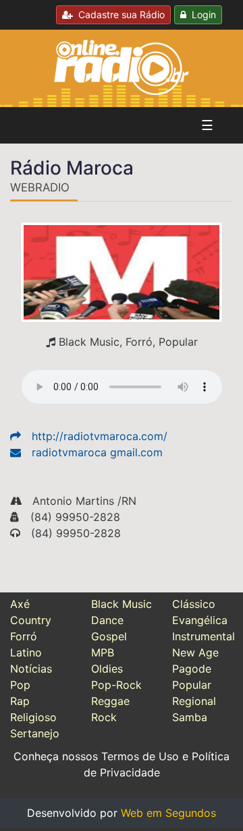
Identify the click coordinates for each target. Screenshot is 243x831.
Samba (189, 717)
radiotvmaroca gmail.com (97, 452)
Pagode (191, 668)
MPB (102, 652)
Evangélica (199, 620)
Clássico (193, 604)
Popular (191, 684)
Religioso (33, 717)
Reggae (110, 701)
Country (30, 620)
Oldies (107, 668)
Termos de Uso (140, 756)
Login (201, 14)
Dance (107, 620)
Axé (20, 604)
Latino (26, 652)
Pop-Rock (116, 684)
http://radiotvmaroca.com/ (99, 436)
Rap (20, 701)
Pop (20, 684)
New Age (195, 652)
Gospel (109, 636)
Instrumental (203, 636)
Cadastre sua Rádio (119, 14)
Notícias (31, 668)
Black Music (121, 604)
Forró (23, 636)
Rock (104, 717)
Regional (194, 701)
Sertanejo (34, 733)
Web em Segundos (168, 813)
